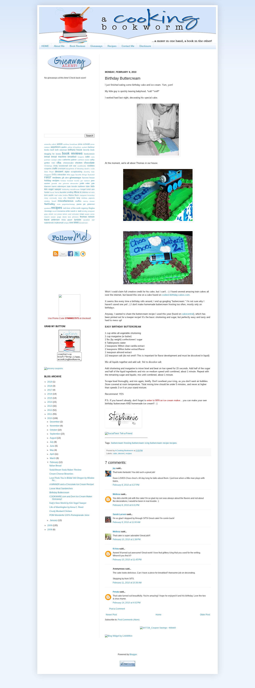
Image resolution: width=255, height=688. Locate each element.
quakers (47, 208)
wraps (66, 223)
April (52, 454)
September (55, 434)
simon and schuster (71, 214)
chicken (78, 163)
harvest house (88, 178)
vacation (86, 220)
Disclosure (145, 46)
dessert (121, 453)
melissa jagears (88, 198)
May (52, 450)
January (54, 520)
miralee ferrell (50, 201)
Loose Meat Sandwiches (61, 488)
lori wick (91, 192)
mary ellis (62, 198)
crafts (54, 168)
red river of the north (72, 208)
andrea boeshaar (70, 144)
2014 (50, 402)
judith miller (85, 183)
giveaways (75, 177)
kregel (83, 189)
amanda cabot (50, 144)
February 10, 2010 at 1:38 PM (127, 539)
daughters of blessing (75, 169)
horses (63, 181)
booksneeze (89, 154)
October (54, 430)
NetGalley (49, 204)
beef (52, 150)
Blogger (133, 654)
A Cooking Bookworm (124, 450)
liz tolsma (84, 192)
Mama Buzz (74, 195)
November (55, 426)
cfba (59, 162)
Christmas (48, 166)
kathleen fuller (84, 186)
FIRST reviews (52, 177)
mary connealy (50, 198)
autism (84, 147)
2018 (50, 386)
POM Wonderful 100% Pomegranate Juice (69, 515)
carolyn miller (56, 160)
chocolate (89, 162)
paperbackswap (68, 204)
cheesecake (68, 163)
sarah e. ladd (75, 211)
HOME (45, 46)
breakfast (72, 157)
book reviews (72, 153)
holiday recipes (51, 180)
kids (93, 186)
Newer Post (111, 614)
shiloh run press (55, 214)
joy (114, 468)
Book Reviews (77, 46)
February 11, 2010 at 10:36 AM (127, 582)
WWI (71, 223)
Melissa (116, 494)
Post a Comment (117, 609)
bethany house (75, 150)
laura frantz (54, 192)
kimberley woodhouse (71, 189)
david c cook (89, 169)
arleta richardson (74, 147)
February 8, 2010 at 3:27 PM (126, 485)
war (93, 220)
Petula (116, 592)
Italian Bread (55, 465)
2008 (50, 529)
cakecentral (187, 314)
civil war (72, 166)
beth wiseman (61, 150)
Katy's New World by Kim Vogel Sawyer (67, 503)
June (52, 446)
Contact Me (128, 46)
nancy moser (89, 201)
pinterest (91, 204)
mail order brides (61, 195)
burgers (81, 157)
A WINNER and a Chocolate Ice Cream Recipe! (71, 484)
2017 (50, 390)
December (55, 422)
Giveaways (96, 46)
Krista (116, 549)
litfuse (76, 192)
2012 (50, 410)
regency (84, 208)
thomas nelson (87, 217)
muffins (78, 201)
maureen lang (74, 198)
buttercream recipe (159, 443)
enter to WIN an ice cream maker (163, 400)
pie (84, 204)
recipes (173, 443)
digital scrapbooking (73, 172)
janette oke (57, 183)
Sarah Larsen (119, 514)
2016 (50, 394)
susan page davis (59, 217)
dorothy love (89, 172)
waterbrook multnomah (53, 223)
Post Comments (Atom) (128, 619)
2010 (50, 418)
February (54, 462)
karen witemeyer (59, 186)
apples (64, 147)
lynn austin (48, 195)
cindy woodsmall (60, 166)
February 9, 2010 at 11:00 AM (126, 522)
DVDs (54, 175)
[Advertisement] (64, 541)
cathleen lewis (83, 160)
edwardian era (63, 175)
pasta (79, 204)
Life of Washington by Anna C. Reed (66, 507)
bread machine (58, 157)
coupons (48, 168)
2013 (50, 406)
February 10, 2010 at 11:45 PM (127, 559)
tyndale (77, 219)
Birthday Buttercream (59, 492)
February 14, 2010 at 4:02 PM (127, 603)
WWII (76, 222)
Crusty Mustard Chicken (60, 511)
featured (91, 175)
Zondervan (83, 223)
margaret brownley (87, 195)
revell (54, 211)
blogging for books (52, 154)
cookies (91, 166)
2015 (50, 398)
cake (115, 453)
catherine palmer (69, 160)
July (52, 442)
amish (60, 144)
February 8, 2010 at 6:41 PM (126, 505)
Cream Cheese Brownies (61, 474)
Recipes (112, 46)
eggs (73, 175)
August (53, 438)
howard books (73, 181)
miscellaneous (65, 200)
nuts (58, 204)
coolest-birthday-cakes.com (176, 295)
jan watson (85, 181)
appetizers (56, 147)
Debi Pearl (48, 172)
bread (47, 157)
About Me (59, 46)
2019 (50, 382)
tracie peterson (52, 219)
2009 (50, 525)
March (53, 458)
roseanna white (63, 211)
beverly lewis (89, 150)
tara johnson (73, 217)
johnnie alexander (70, 183)
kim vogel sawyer (52, 189)
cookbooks (81, 166)
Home (158, 614)
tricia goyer (67, 220)
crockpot (61, 168)
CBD (53, 163)
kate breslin (72, 186)
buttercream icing (140, 443)
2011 (50, 414)
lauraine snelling (66, 192)
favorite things (81, 175)
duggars (47, 175)
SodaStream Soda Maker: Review (65, 470)
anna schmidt (84, 144)
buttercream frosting (121, 443)
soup (82, 214)
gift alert (65, 178)
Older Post (205, 614)
